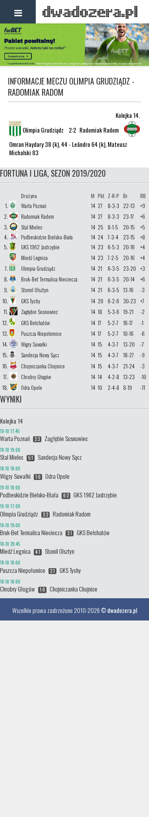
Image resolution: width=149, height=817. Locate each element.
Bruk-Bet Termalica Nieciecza (49, 279)
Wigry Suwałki (34, 344)
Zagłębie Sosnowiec (39, 312)
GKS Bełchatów (35, 323)
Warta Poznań (33, 206)
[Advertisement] (74, 694)
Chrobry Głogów (36, 377)
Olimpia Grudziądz (38, 268)
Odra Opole (31, 387)
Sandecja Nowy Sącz (40, 355)
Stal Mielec (32, 227)
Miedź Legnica (34, 258)
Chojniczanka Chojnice (43, 366)
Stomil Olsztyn (34, 290)
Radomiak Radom (37, 216)
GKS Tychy (30, 301)
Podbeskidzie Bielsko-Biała (47, 237)
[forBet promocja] (74, 63)
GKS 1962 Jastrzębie (40, 247)
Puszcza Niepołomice (41, 333)
